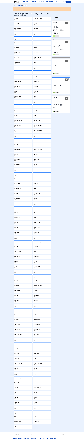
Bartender (25, 5)
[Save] (69, 22)
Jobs (14, 5)
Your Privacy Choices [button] (17, 438)
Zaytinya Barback (56, 97)
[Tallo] (16, 2)
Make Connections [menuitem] (49, 1)
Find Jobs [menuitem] (41, 1)
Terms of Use (52, 438)
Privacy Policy (45, 438)
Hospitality (20, 5)
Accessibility (33, 438)
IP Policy (39, 438)
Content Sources (26, 438)
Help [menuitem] (57, 1)
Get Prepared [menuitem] (33, 1)
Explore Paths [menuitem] (25, 1)
